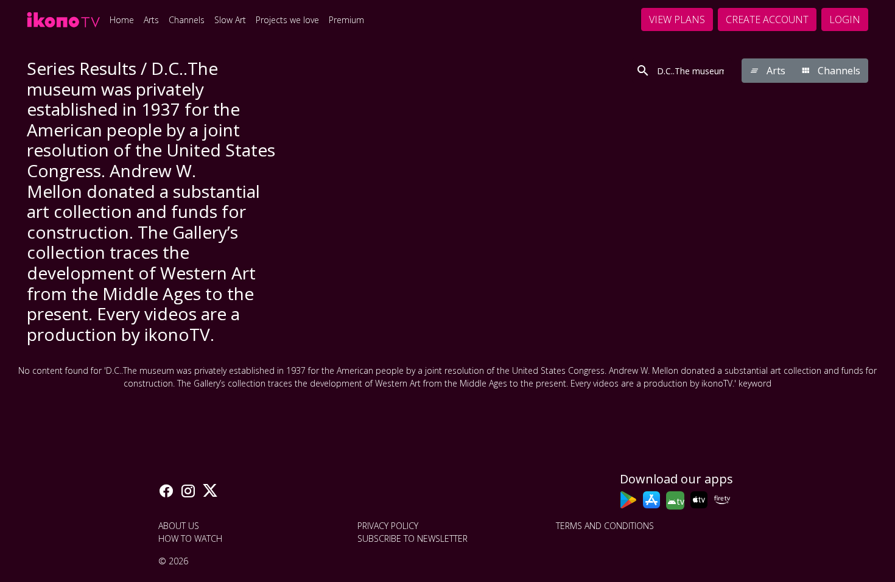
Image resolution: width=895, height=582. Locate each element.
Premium (346, 20)
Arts (151, 20)
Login (844, 19)
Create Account (767, 19)
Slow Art (230, 20)
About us (178, 525)
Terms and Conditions (605, 525)
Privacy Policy (387, 525)
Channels (187, 20)
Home (122, 20)
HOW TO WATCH (190, 538)
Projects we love (287, 20)
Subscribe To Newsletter (412, 538)
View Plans (677, 19)
